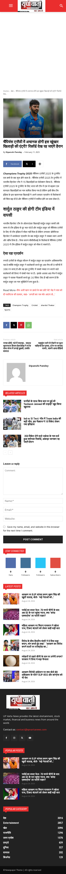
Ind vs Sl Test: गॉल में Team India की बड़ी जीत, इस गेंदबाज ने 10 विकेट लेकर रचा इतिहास (42, 421)
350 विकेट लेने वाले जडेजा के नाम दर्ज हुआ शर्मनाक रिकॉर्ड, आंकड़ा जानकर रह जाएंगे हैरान (42, 438)
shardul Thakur (47, 305)
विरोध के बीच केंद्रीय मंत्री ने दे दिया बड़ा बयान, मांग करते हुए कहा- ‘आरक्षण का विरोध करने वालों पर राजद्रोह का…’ (42, 643)
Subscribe (55, 559)
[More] (40, 164)
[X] (14, 325)
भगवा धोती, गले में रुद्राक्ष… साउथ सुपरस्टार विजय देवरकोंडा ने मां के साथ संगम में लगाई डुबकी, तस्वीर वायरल (17, 347)
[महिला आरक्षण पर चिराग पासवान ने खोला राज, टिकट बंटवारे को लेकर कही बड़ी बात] (11, 629)
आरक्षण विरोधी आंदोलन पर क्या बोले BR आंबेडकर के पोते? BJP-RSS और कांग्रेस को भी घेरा (42, 674)
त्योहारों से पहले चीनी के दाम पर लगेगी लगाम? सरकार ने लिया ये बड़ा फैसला (42, 658)
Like (10, 559)
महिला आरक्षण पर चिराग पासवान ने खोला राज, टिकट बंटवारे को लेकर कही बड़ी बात (41, 627)
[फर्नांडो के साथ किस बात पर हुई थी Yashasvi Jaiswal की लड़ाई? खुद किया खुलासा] (12, 406)
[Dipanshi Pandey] (16, 372)
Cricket (35, 305)
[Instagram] (14, 738)
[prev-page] (5, 452)
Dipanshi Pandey (14, 152)
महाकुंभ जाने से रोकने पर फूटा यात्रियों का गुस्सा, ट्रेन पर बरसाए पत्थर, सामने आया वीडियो (49, 346)
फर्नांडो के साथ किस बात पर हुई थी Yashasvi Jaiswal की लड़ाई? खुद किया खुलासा (42, 404)
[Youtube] (30, 738)
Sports (7, 310)
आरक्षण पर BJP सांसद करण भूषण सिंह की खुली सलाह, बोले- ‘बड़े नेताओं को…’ (41, 596)
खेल (12, 91)
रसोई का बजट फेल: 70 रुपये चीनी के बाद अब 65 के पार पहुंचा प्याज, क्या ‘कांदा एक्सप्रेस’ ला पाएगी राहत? (40, 612)
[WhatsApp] (28, 325)
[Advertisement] (33, 50)
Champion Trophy (20, 305)
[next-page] (10, 452)
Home (6, 91)
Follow (25, 559)
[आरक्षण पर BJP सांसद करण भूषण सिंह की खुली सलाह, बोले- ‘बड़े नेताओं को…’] (11, 598)
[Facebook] (6, 325)
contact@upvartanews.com (31, 729)
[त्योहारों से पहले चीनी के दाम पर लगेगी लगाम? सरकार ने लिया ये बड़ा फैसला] (11, 660)
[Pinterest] (21, 325)
